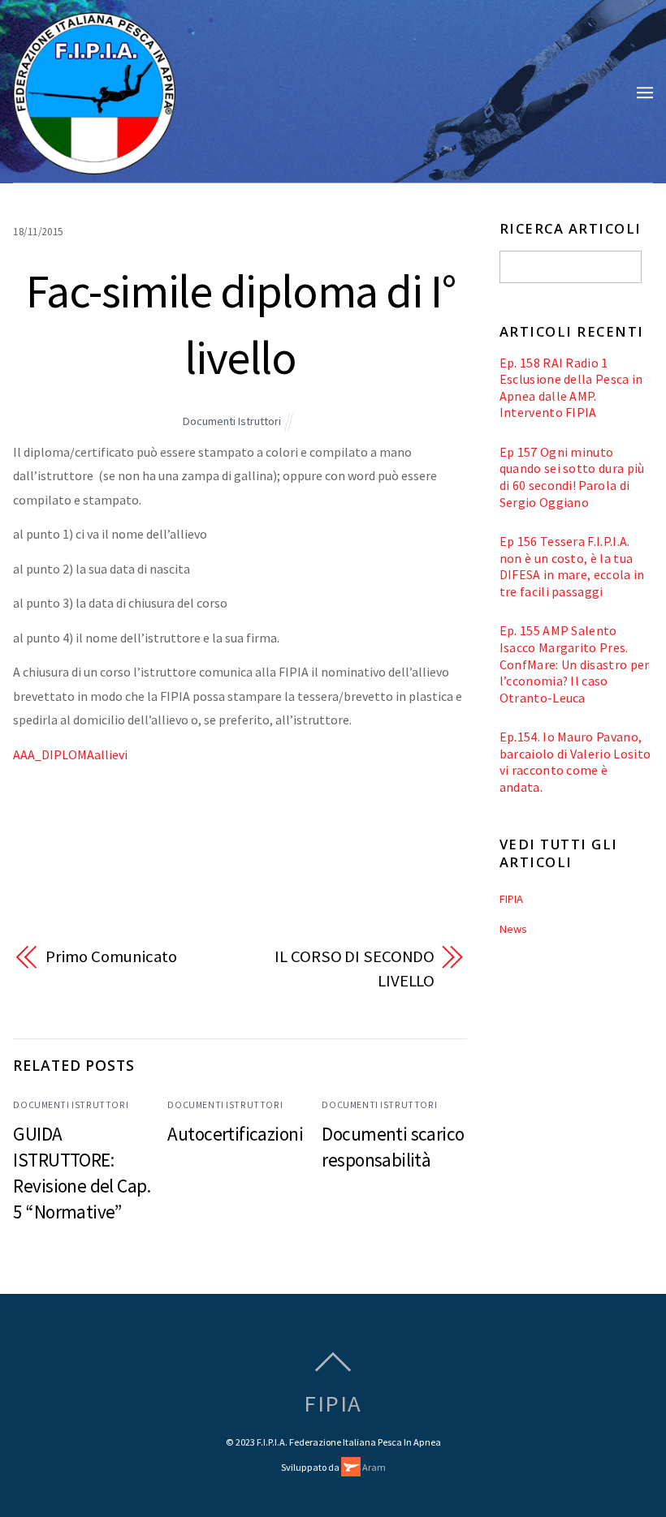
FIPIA (511, 899)
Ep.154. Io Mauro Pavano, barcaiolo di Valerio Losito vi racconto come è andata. (575, 761)
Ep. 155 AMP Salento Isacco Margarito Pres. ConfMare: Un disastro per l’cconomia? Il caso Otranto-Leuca (575, 663)
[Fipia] (94, 165)
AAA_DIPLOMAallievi (70, 754)
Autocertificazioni (235, 1133)
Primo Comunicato (110, 956)
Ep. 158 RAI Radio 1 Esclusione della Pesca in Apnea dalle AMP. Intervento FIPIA (571, 388)
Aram (373, 1467)
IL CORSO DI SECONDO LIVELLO (355, 968)
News (513, 929)
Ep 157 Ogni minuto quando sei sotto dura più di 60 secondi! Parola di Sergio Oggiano (572, 477)
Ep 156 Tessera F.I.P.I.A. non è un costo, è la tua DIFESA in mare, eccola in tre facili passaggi (572, 566)
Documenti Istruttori (232, 421)
